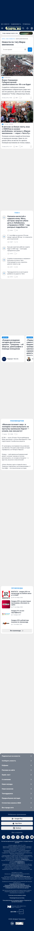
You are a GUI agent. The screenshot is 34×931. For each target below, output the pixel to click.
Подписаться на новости (11, 756)
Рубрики (5, 765)
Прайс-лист (6, 775)
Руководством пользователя (17, 884)
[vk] (8, 837)
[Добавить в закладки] (31, 98)
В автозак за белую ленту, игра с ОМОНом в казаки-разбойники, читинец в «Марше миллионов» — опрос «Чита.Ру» (16, 130)
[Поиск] (23, 28)
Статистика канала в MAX (11, 803)
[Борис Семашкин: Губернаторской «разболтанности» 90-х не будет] (17, 65)
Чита (3, 38)
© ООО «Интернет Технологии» (17, 919)
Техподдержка (7, 793)
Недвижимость (16, 24)
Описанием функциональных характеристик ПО (17, 885)
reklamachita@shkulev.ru (17, 875)
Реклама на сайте (8, 770)
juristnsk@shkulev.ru (19, 861)
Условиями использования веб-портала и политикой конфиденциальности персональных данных (17, 887)
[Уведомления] (27, 28)
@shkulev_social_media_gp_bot (22, 876)
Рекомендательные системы (17, 898)
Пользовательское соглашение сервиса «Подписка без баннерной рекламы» (17, 901)
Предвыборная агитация (11, 798)
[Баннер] (26, 33)
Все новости (5, 24)
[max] (22, 837)
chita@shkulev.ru (25, 859)
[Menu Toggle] (2, 28)
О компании (6, 779)
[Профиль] (32, 28)
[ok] (13, 837)
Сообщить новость (9, 761)
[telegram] (3, 837)
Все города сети (8, 807)
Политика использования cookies (17, 895)
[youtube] (32, 837)
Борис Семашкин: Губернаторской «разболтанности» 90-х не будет (16, 82)
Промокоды (27, 24)
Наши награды (7, 784)
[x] (27, 837)
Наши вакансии (7, 789)
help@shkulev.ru (21, 863)
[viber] (18, 837)
